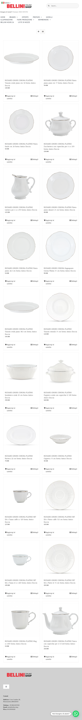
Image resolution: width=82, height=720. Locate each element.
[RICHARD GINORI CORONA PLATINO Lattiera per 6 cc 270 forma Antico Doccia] (21, 185)
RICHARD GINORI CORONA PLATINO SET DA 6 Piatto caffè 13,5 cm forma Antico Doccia (59, 519)
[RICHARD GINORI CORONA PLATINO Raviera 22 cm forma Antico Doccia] (21, 434)
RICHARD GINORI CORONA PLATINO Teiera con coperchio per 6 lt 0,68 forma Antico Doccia (60, 643)
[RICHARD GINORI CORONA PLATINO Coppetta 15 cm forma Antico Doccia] (60, 434)
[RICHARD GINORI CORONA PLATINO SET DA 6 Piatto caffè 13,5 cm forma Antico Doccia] (60, 495)
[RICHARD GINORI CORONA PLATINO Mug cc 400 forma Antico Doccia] (21, 619)
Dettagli (35, 96)
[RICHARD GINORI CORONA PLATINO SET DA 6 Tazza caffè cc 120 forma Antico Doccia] (21, 495)
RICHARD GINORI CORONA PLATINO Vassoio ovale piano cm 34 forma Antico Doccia (20, 83)
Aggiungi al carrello (11, 97)
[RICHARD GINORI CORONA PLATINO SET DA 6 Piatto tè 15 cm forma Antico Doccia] (60, 558)
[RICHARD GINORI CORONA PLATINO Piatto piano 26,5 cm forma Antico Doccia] (21, 246)
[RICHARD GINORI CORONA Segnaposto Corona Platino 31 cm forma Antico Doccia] (60, 246)
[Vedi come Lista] (43, 31)
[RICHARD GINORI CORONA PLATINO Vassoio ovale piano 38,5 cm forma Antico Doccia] (21, 307)
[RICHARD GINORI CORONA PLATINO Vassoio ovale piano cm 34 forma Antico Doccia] (21, 58)
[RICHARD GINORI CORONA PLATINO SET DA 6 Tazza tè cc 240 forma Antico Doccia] (21, 558)
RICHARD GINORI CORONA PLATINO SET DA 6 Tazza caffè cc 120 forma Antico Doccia (20, 519)
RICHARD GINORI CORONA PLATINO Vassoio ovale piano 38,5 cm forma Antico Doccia (21, 331)
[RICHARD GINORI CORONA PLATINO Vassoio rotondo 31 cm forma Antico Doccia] (60, 307)
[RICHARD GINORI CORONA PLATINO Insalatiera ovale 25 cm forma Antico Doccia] (21, 370)
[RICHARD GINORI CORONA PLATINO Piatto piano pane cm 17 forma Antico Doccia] (60, 58)
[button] (76, 714)
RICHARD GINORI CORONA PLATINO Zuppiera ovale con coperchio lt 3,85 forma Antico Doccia (60, 395)
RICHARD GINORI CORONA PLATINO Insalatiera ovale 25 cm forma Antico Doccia (19, 395)
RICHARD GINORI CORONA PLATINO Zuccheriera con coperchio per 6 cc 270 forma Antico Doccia (59, 146)
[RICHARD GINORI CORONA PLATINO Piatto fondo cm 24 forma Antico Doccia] (21, 122)
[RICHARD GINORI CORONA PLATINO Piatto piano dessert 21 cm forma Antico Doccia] (60, 185)
